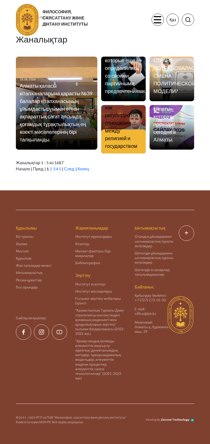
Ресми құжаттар (29, 280)
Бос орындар (27, 287)
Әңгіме (21, 244)
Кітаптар (82, 244)
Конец (83, 168)
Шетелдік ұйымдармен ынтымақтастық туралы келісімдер (154, 257)
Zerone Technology (175, 419)
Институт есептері (90, 284)
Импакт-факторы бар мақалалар (93, 253)
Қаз (173, 19)
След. (69, 168)
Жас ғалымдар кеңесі (33, 265)
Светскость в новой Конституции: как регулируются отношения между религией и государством (121, 115)
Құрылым (24, 258)
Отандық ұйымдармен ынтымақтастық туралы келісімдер (154, 241)
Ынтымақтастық (29, 272)
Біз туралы (24, 236)
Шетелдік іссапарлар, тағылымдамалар (152, 271)
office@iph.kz (145, 313)
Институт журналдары (93, 236)
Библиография (87, 263)
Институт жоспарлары (93, 291)
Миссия (22, 251)
